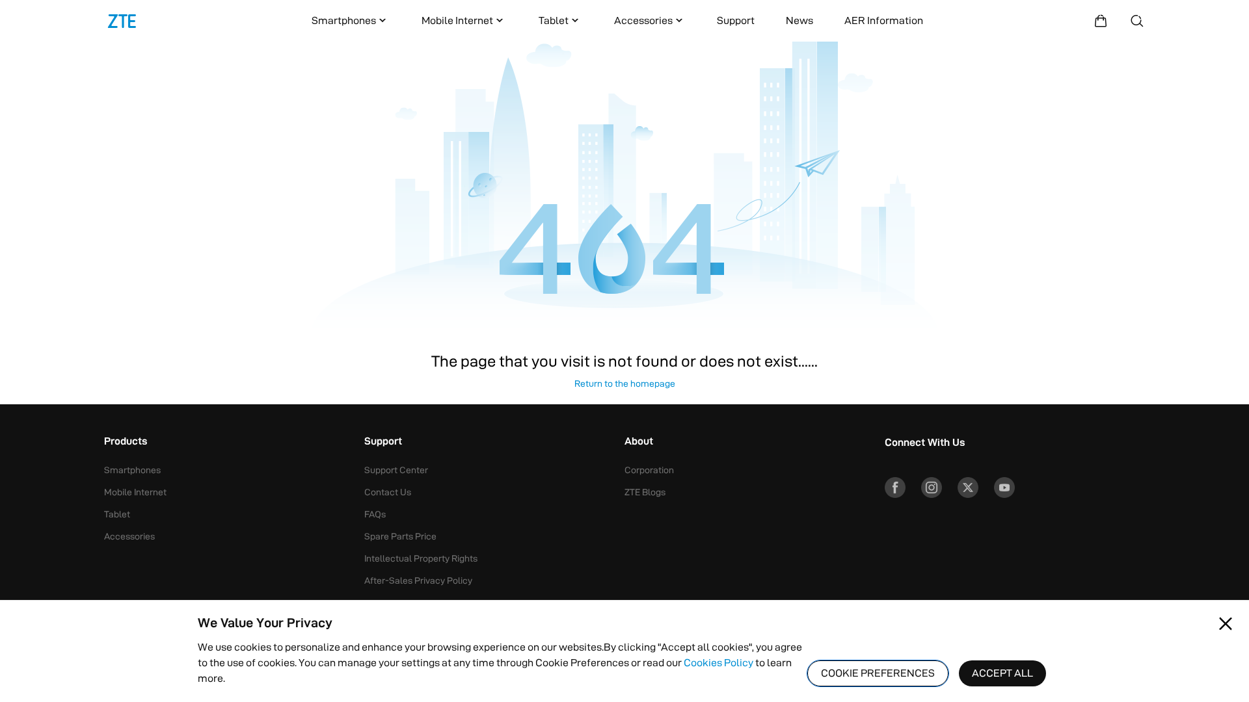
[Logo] (122, 21)
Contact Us (387, 492)
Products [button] (125, 442)
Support (736, 20)
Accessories (643, 20)
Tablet (554, 20)
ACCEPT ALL (1002, 673)
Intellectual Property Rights (420, 558)
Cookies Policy (718, 662)
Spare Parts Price (400, 536)
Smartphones (344, 20)
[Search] (1137, 21)
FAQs (375, 514)
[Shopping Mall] (1100, 21)
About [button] (638, 442)
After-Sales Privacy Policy (418, 580)
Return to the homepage (624, 383)
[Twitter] (968, 487)
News (799, 20)
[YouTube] (1004, 487)
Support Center (396, 470)
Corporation (649, 470)
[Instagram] (931, 487)
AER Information (883, 20)
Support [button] (383, 442)
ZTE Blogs (644, 492)
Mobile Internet (457, 20)
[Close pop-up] (1226, 624)
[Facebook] (895, 487)
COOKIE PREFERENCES (878, 673)
